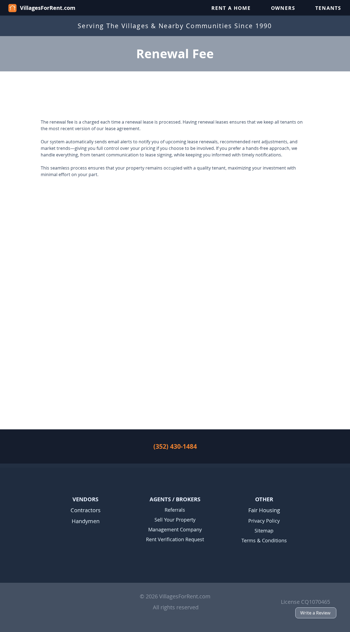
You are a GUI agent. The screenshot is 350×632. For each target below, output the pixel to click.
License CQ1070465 (305, 601)
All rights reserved (176, 607)
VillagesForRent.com (47, 7)
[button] (231, 8)
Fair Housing (264, 510)
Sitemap (264, 530)
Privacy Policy (264, 520)
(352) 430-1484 (175, 446)
